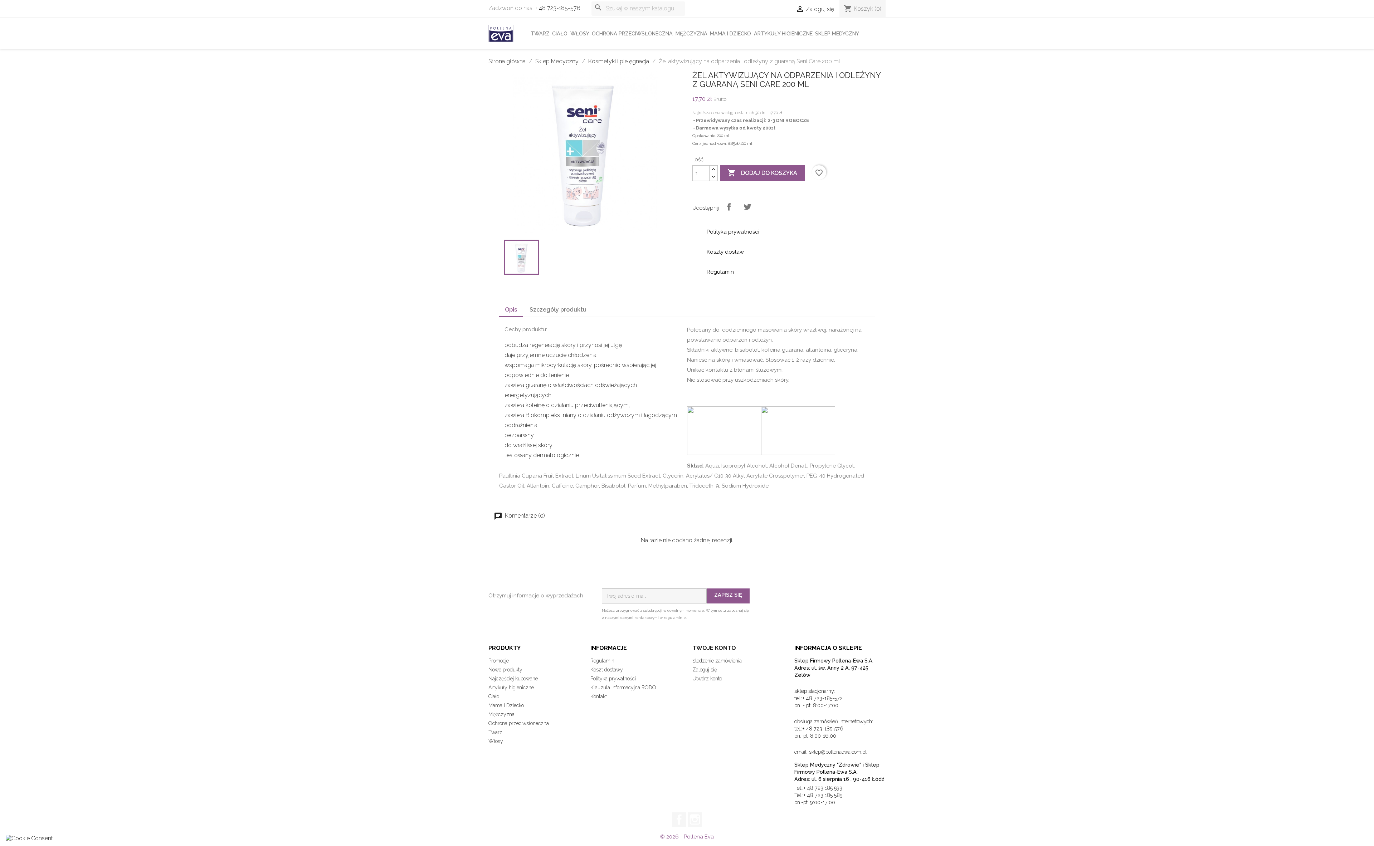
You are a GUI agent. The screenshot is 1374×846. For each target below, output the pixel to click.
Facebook (679, 819)
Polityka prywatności (613, 678)
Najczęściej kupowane (513, 678)
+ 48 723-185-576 (557, 8)
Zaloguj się (704, 670)
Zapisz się (728, 595)
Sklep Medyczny (837, 33)
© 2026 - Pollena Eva (687, 836)
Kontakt (598, 696)
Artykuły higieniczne (783, 33)
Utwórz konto (707, 678)
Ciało (559, 33)
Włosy (579, 33)
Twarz (540, 33)
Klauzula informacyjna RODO (623, 687)
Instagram (695, 819)
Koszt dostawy (606, 670)
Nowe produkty (505, 670)
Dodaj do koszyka (762, 172)
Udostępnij (729, 207)
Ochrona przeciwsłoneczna (632, 33)
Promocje (498, 661)
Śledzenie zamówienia (717, 661)
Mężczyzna (691, 33)
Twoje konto (714, 648)
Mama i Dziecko (730, 33)
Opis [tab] (511, 309)
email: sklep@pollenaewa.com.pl (830, 752)
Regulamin (602, 661)
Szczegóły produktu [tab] (558, 309)
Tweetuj (747, 207)
